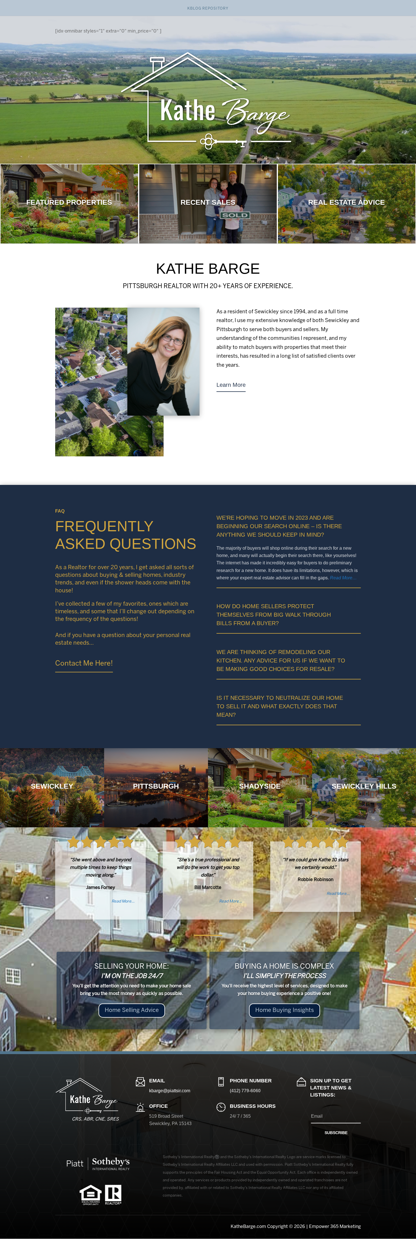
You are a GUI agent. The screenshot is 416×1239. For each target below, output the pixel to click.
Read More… (343, 577)
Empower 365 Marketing (335, 1227)
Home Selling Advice (132, 1010)
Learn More (231, 385)
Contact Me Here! (84, 663)
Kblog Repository (207, 8)
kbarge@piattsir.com (169, 1090)
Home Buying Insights (284, 1010)
